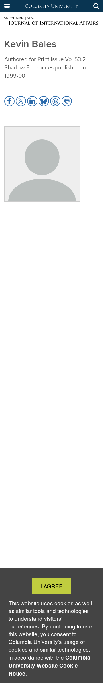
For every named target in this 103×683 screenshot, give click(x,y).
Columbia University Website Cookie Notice (49, 665)
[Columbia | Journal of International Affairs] (51, 21)
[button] (7, 6)
